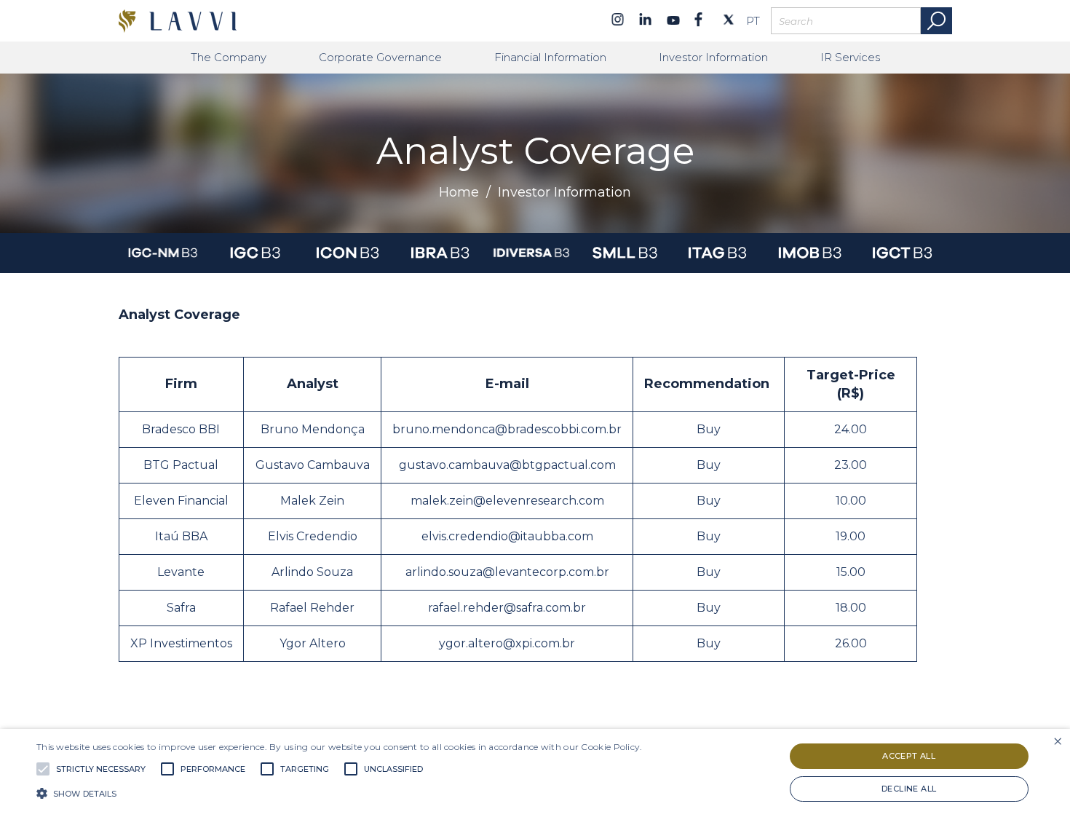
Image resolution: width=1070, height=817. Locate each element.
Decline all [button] (908, 789)
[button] (339, 792)
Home (459, 192)
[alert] (535, 773)
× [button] (1057, 741)
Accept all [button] (908, 756)
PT (753, 21)
